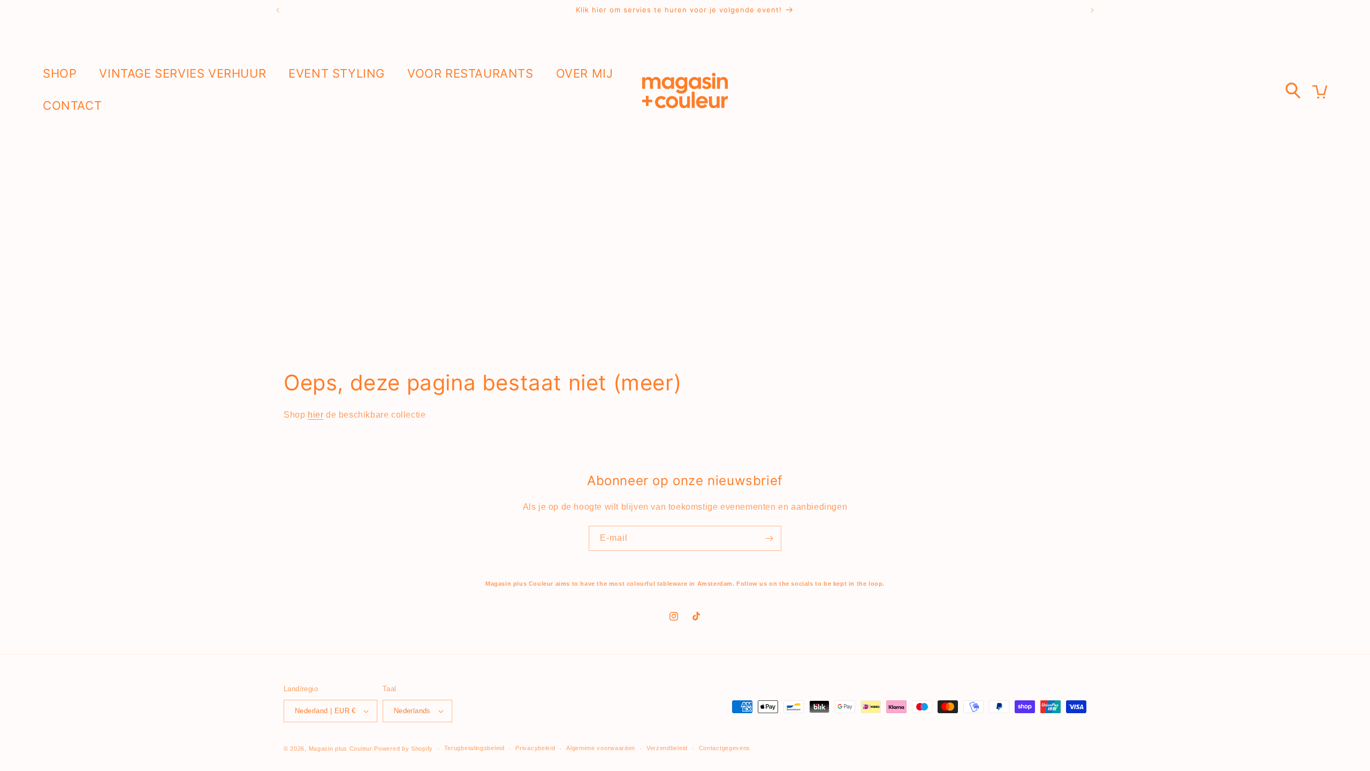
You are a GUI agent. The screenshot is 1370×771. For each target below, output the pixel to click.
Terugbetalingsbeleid (474, 748)
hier (315, 414)
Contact (72, 105)
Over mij (584, 73)
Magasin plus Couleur (340, 748)
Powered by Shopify (403, 748)
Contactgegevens (725, 748)
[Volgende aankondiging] (1092, 10)
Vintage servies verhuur (182, 73)
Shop (60, 73)
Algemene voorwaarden (600, 748)
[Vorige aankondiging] (278, 10)
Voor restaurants (470, 73)
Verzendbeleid (667, 748)
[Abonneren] (769, 538)
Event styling (336, 73)
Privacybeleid (535, 748)
